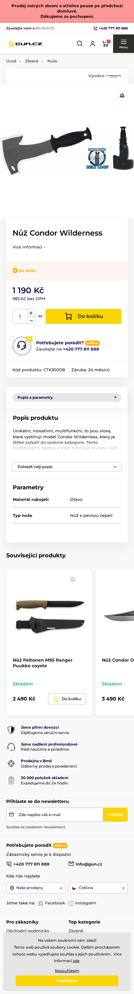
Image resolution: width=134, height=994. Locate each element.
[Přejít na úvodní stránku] (25, 43)
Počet (20, 316)
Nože (52, 61)
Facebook (55, 902)
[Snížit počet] (31, 320)
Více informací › (28, 246)
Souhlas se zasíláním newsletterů (35, 827)
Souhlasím (67, 980)
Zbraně (31, 61)
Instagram (85, 902)
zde (76, 960)
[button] (80, 43)
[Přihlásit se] (92, 43)
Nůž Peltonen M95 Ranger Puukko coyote (43, 663)
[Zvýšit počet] (31, 313)
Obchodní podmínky (27, 930)
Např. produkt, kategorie (46, 47)
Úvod (11, 61)
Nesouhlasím (67, 970)
